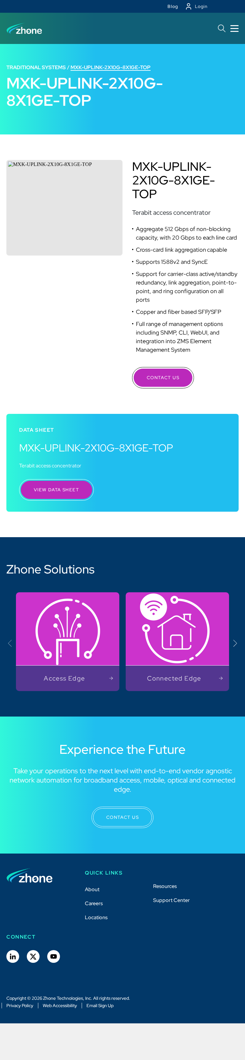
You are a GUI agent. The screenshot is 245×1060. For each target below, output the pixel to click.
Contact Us (163, 377)
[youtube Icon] (53, 956)
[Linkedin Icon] (12, 956)
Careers (94, 903)
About (92, 889)
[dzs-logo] (29, 875)
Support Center (171, 900)
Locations (96, 917)
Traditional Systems (36, 67)
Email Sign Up (100, 1005)
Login (201, 6)
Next (233, 643)
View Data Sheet (56, 490)
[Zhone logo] (24, 28)
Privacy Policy (19, 1005)
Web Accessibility (60, 1005)
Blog (172, 6)
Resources (165, 886)
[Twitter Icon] (33, 956)
